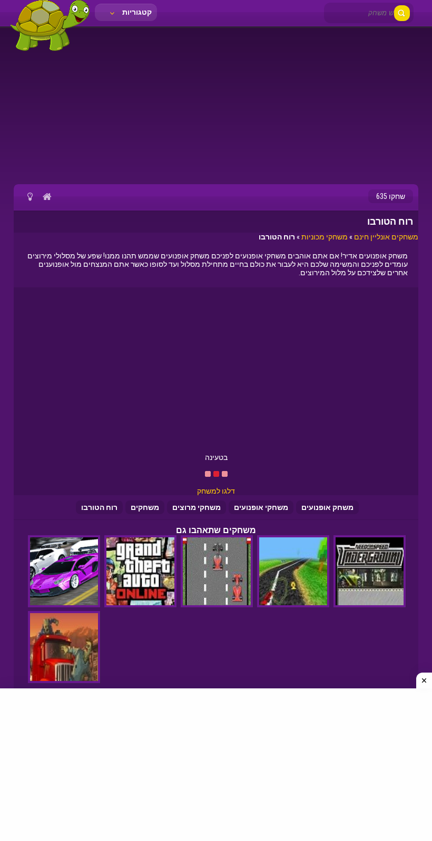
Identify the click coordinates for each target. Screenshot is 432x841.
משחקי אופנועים (261, 507)
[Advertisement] (216, 105)
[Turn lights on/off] (29, 196)
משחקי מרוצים (196, 507)
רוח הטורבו (99, 507)
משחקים (145, 507)
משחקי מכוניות (324, 237)
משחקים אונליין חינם (386, 237)
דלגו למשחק (216, 491)
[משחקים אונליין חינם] (50, 50)
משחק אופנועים (327, 507)
